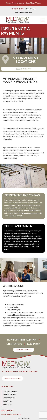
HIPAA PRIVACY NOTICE (11, 414)
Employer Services (10, 391)
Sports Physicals (9, 398)
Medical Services (9, 394)
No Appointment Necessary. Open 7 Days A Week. (23, 3)
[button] (42, 20)
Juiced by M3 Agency (23, 418)
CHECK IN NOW (18, 9)
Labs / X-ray (7, 401)
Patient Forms (30, 9)
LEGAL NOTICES (7, 410)
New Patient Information (23, 13)
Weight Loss (7, 404)
